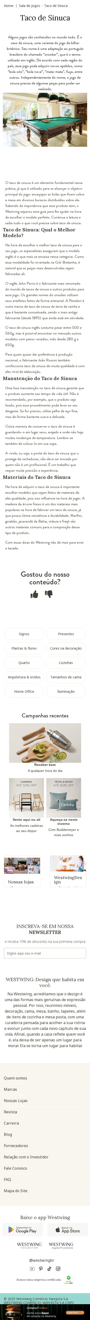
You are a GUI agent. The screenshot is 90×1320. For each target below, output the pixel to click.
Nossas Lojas (16, 1100)
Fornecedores (16, 1145)
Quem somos (15, 1078)
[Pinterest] (41, 1269)
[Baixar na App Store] (68, 1229)
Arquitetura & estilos (24, 677)
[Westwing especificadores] (61, 1246)
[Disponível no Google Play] (22, 1229)
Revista (10, 1112)
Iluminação (66, 691)
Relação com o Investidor (26, 1157)
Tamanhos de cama (65, 677)
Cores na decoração (66, 648)
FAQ (7, 1179)
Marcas (10, 1089)
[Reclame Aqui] (68, 1280)
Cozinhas (66, 662)
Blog (8, 1134)
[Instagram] (58, 1269)
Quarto (24, 662)
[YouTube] (32, 1269)
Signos (24, 634)
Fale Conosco (15, 1168)
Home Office (24, 691)
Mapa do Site (15, 1190)
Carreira (11, 1123)
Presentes (66, 634)
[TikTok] (49, 1269)
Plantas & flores (24, 648)
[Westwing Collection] (29, 1246)
